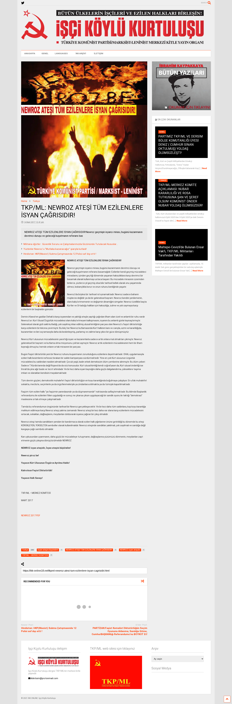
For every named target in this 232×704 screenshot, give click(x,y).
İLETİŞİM (98, 53)
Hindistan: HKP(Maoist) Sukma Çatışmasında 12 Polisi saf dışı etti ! (60, 254)
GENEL (45, 53)
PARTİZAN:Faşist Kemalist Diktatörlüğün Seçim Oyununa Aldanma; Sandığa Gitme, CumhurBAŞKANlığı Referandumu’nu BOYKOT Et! (119, 631)
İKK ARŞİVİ (81, 53)
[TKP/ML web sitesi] (116, 688)
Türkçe (163, 180)
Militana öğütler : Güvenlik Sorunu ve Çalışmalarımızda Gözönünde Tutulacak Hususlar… (71, 244)
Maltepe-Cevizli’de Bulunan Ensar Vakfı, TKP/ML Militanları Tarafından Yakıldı (181, 251)
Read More (182, 221)
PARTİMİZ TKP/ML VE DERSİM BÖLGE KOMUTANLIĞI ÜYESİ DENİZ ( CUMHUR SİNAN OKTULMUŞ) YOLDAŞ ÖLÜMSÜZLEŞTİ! (180, 145)
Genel (162, 132)
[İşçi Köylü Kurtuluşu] (116, 44)
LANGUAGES (61, 53)
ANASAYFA (29, 53)
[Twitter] (22, 3)
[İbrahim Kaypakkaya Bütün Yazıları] (181, 109)
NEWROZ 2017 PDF (30, 515)
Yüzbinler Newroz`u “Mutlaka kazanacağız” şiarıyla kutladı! (55, 249)
